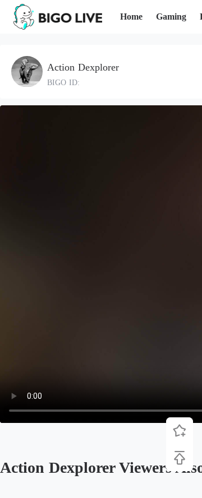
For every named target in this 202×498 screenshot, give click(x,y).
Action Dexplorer (83, 67)
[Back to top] (179, 457)
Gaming (171, 16)
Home (131, 16)
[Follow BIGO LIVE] (179, 430)
